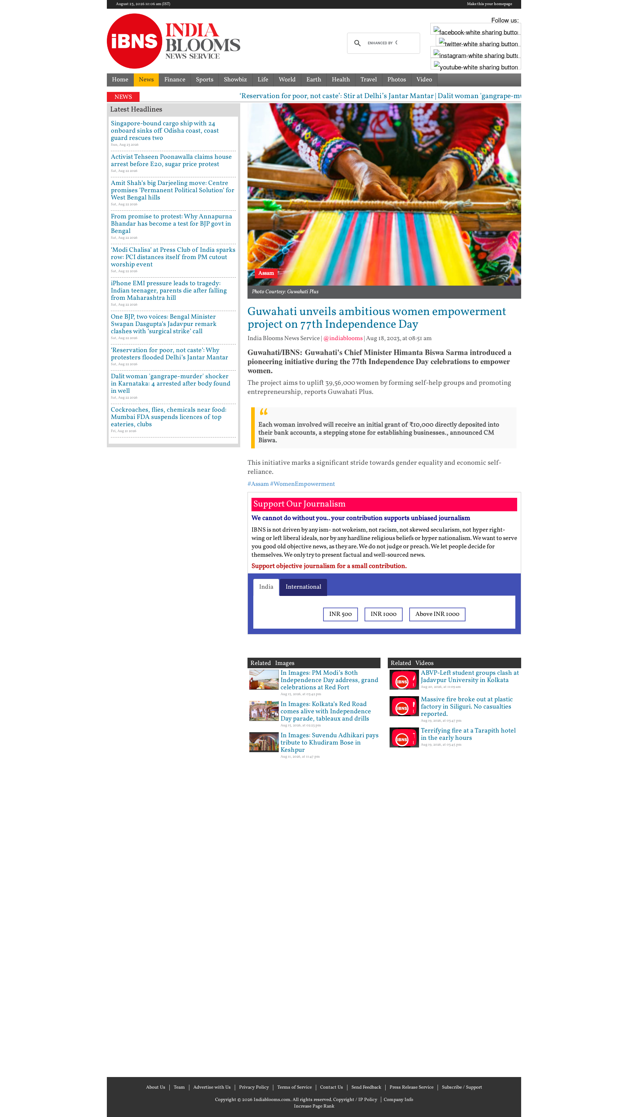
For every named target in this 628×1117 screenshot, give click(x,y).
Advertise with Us (212, 1087)
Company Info (398, 1100)
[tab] (266, 587)
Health (341, 80)
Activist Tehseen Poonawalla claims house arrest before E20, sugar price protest (171, 161)
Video (424, 80)
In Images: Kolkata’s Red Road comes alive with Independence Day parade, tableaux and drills (326, 711)
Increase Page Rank (314, 1106)
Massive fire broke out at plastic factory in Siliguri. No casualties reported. (467, 707)
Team (179, 1087)
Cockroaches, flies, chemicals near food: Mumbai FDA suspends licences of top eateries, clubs (168, 417)
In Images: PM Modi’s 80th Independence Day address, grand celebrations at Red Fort (329, 680)
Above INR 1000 (437, 614)
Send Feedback (366, 1087)
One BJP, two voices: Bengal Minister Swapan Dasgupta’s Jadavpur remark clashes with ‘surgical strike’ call (164, 324)
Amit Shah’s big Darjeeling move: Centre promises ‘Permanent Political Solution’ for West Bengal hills (172, 190)
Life (263, 80)
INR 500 (340, 614)
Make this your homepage (489, 4)
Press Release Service (412, 1087)
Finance (174, 80)
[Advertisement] (173, 761)
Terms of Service (294, 1087)
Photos (396, 80)
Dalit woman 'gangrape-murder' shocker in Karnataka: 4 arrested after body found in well (170, 384)
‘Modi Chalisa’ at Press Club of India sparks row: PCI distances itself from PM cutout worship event (173, 257)
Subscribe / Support (462, 1087)
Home (120, 80)
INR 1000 (383, 614)
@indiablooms (343, 338)
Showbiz (235, 80)
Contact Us (331, 1087)
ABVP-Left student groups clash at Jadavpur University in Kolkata (470, 677)
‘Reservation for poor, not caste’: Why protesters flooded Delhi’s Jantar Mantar (169, 354)
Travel (369, 80)
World (287, 80)
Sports (204, 80)
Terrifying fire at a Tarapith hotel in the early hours (468, 734)
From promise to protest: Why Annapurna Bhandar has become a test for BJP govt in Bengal (171, 224)
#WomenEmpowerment (302, 484)
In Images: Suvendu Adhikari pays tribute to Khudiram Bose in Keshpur (330, 743)
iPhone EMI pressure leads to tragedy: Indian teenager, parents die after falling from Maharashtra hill (169, 291)
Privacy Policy (254, 1087)
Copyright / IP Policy (355, 1100)
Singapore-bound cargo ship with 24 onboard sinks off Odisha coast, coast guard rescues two (165, 131)
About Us (155, 1087)
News (146, 80)
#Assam (258, 484)
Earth (313, 80)
